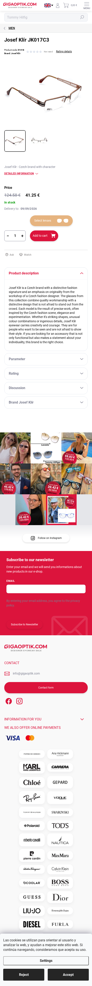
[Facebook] (8, 700)
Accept (68, 975)
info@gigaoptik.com (26, 673)
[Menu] (86, 5)
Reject (24, 975)
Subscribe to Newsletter (24, 624)
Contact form (46, 687)
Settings (46, 961)
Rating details (64, 51)
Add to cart (40, 235)
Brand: (12, 53)
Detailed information (19, 173)
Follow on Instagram (50, 538)
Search (82, 17)
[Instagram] (18, 700)
